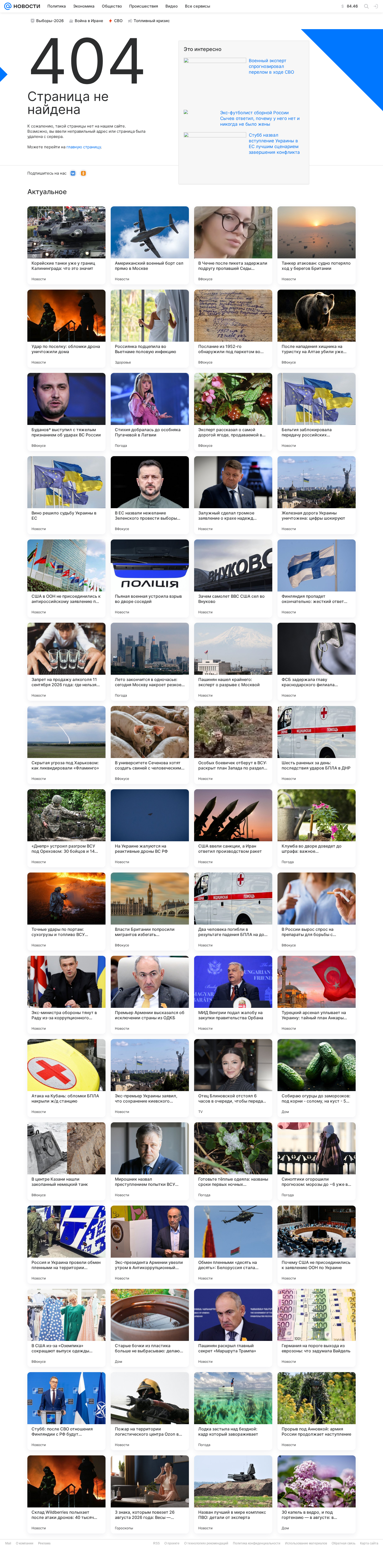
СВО (118, 20)
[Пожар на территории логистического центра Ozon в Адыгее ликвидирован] (150, 1411)
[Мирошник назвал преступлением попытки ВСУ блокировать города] (150, 1161)
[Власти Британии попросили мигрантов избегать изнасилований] (150, 912)
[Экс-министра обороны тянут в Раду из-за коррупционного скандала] (66, 995)
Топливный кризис (152, 20)
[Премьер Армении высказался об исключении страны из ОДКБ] (150, 995)
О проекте (172, 1543)
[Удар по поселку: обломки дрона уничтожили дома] (66, 329)
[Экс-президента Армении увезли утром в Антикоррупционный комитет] (150, 1245)
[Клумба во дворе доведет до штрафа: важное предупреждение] (316, 828)
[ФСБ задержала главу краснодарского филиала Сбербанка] (316, 662)
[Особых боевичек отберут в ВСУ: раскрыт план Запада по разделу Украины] (233, 745)
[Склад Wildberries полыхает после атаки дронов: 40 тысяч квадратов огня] (66, 1494)
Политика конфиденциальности (256, 1543)
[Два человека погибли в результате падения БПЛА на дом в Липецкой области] (233, 912)
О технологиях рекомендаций (206, 1543)
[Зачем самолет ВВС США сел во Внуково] (233, 578)
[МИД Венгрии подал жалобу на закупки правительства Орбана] (233, 995)
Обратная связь (343, 1543)
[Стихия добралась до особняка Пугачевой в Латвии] (150, 412)
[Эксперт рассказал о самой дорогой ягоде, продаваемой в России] (233, 412)
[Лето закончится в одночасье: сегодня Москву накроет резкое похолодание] (150, 662)
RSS (156, 1543)
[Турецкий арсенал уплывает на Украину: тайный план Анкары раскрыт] (316, 995)
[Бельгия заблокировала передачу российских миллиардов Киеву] (316, 412)
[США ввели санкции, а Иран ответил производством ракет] (233, 828)
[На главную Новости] (25, 6)
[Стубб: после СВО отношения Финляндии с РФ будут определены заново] (66, 1411)
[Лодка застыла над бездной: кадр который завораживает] (233, 1411)
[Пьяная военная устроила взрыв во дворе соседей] (150, 578)
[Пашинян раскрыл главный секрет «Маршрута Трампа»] (233, 1328)
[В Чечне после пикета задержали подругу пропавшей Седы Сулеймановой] (233, 245)
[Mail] (7, 6)
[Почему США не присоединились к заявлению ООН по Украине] (316, 1245)
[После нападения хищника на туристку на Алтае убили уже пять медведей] (316, 329)
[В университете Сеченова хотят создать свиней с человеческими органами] (150, 745)
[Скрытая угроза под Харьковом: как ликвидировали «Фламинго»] (66, 745)
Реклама (44, 1543)
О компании (24, 1543)
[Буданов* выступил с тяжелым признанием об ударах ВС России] (66, 412)
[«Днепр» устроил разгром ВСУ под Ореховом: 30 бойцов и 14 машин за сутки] (66, 828)
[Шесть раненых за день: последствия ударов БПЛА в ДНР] (316, 745)
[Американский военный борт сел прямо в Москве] (150, 245)
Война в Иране (89, 20)
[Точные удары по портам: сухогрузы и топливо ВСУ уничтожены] (66, 912)
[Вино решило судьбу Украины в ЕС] (66, 495)
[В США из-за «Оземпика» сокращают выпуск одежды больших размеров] (66, 1328)
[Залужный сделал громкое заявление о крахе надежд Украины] (233, 495)
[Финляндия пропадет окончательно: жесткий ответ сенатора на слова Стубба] (316, 578)
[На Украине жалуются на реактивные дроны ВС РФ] (150, 828)
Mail (8, 1543)
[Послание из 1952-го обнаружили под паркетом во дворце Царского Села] (233, 329)
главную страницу (83, 146)
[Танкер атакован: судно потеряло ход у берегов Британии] (316, 245)
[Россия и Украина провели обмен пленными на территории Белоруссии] (66, 1245)
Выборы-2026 (50, 20)
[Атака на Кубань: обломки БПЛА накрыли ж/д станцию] (66, 1078)
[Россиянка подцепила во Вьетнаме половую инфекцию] (150, 329)
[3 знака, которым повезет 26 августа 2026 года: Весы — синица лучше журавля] (150, 1494)
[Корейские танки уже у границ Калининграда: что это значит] (66, 245)
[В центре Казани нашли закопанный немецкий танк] (66, 1161)
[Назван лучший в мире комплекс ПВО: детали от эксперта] (233, 1494)
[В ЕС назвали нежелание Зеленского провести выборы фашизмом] (150, 495)
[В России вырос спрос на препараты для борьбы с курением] (316, 912)
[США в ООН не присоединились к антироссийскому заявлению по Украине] (66, 578)
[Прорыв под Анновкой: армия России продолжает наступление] (316, 1411)
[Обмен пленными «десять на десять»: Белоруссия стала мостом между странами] (233, 1245)
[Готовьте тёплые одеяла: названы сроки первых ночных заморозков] (233, 1161)
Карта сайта (369, 1543)
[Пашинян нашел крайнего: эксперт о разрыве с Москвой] (233, 662)
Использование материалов (306, 1543)
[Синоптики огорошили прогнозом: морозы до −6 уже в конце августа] (316, 1161)
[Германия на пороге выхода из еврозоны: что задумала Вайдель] (316, 1328)
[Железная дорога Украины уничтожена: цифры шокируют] (316, 495)
